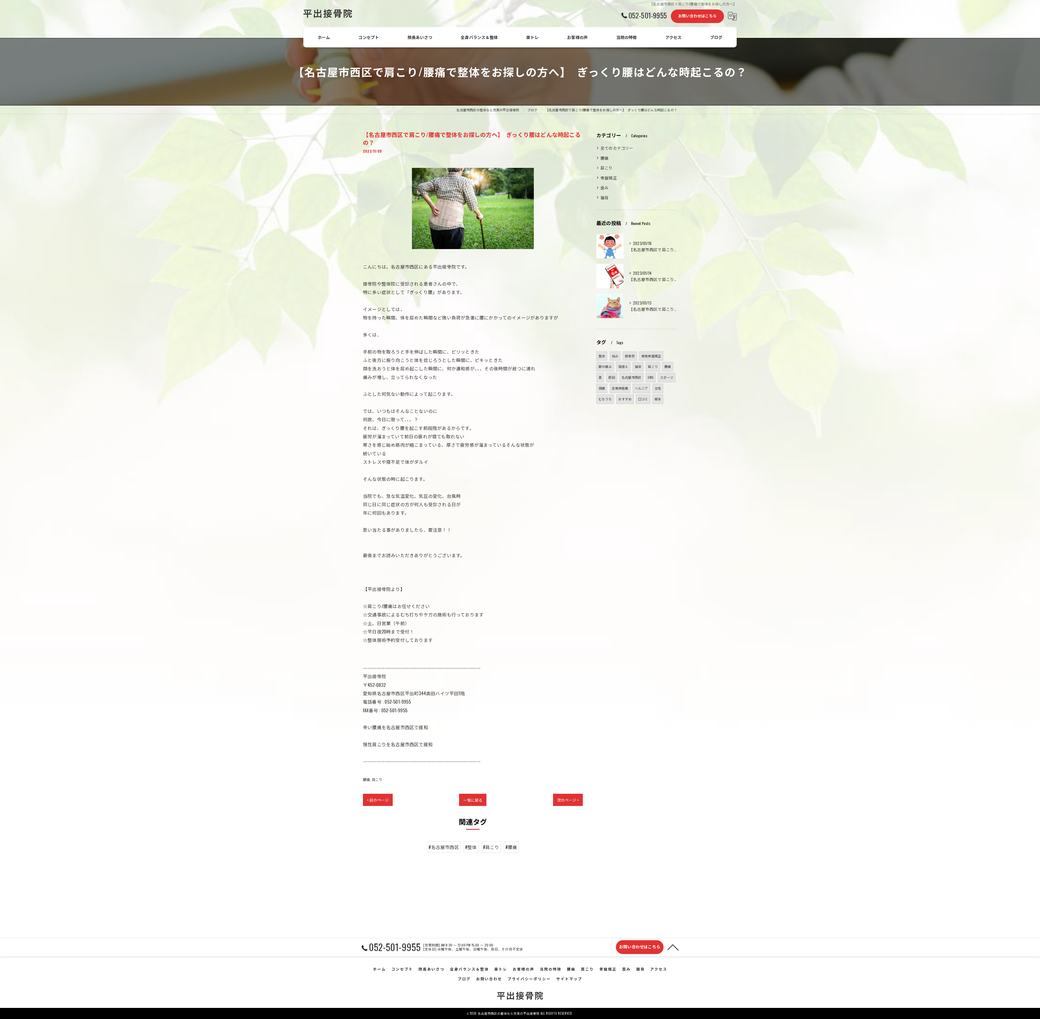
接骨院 (630, 356)
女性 (658, 388)
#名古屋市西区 (443, 847)
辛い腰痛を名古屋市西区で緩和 (395, 727)
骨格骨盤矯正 (651, 356)
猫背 (604, 197)
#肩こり (491, 847)
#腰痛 (511, 847)
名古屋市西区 (631, 377)
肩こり (377, 779)
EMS (651, 377)
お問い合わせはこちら (697, 15)
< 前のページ (378, 800)
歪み (604, 187)
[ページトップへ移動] (673, 947)
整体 (602, 356)
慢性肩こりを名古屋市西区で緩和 (398, 744)
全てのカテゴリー (616, 148)
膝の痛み (605, 366)
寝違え (623, 366)
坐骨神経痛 (620, 388)
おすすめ (625, 399)
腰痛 (366, 779)
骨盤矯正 (608, 178)
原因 (611, 377)
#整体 (471, 847)
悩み (615, 356)
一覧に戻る (472, 800)
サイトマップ (569, 978)
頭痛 (602, 388)
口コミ (643, 399)
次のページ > (568, 800)
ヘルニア (641, 388)
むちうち (605, 399)
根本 (658, 399)
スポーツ (666, 377)
